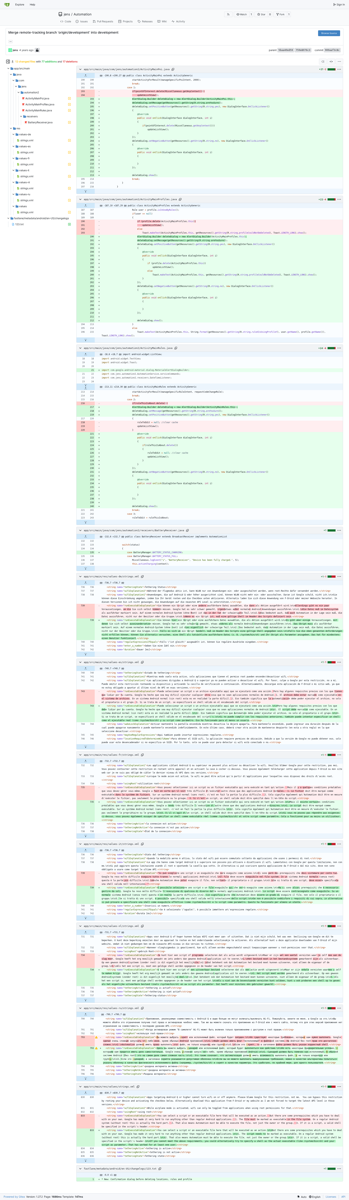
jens (67, 14)
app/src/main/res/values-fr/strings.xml (111, 754)
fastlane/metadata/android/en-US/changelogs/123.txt (120, 1168)
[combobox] (323, 61)
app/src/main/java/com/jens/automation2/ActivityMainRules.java (128, 348)
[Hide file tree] (8, 61)
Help (32, 4)
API (343, 1196)
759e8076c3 (303, 50)
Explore (19, 4)
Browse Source (329, 33)
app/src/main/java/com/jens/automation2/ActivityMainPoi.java (127, 69)
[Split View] (331, 61)
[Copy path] (172, 69)
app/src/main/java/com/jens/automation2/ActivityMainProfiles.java (130, 199)
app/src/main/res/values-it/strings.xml (111, 844)
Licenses (331, 1196)
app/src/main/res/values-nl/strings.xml (111, 926)
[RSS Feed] (228, 14)
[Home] (7, 4)
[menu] (339, 61)
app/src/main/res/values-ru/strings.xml (111, 1008)
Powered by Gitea (14, 1196)
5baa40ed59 (285, 50)
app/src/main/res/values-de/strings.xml (111, 576)
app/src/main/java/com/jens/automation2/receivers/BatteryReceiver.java (134, 530)
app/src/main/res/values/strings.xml (109, 1086)
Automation (83, 14)
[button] (242, 14)
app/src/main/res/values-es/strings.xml (111, 662)
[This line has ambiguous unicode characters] (96, 1037)
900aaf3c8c (332, 50)
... (10, 41)
